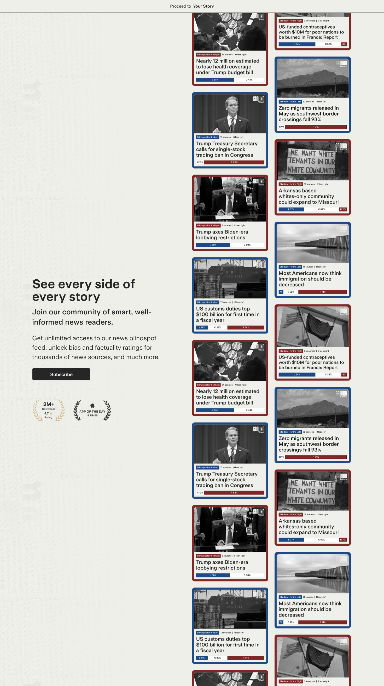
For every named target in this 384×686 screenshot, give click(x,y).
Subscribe (61, 374)
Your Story (203, 6)
